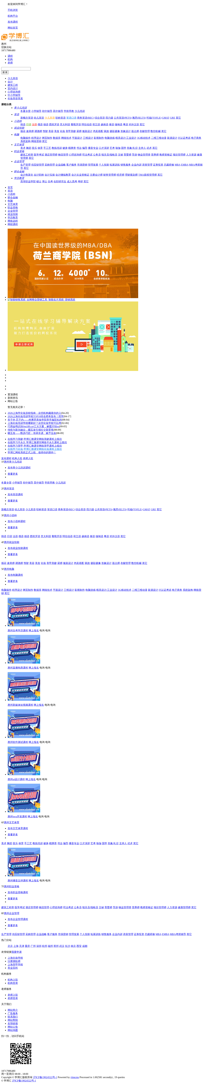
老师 (10, 62)
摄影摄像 (115, 131)
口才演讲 (104, 148)
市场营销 (82, 164)
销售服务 (125, 164)
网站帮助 (13, 1020)
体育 (40, 148)
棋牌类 (72, 148)
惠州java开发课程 (17, 816)
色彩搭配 (98, 131)
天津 (21, 946)
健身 (65, 148)
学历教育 (19, 178)
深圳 (38, 946)
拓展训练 (115, 164)
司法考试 (87, 154)
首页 (10, 187)
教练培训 (57, 148)
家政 (106, 131)
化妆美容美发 (15, 98)
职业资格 (19, 151)
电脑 (16, 134)
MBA (177, 164)
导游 (134, 154)
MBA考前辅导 (178, 934)
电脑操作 (25, 138)
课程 (10, 56)
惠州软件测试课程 (18, 742)
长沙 (67, 946)
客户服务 (71, 164)
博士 (44, 181)
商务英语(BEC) (85, 117)
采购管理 (50, 164)
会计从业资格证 (80, 174)
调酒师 (38, 131)
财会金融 (19, 171)
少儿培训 (80, 111)
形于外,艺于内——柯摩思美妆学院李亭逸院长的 (35, 419)
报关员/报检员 (109, 154)
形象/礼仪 (132, 148)
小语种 (18, 121)
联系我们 (13, 1016)
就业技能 (19, 127)
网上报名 (34, 630)
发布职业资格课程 (18, 892)
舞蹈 (28, 148)
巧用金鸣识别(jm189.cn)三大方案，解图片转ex (33, 426)
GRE (172, 117)
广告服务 (13, 1013)
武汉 (61, 946)
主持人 (142, 148)
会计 (10, 81)
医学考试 (39, 154)
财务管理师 (109, 174)
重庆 (27, 946)
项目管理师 (179, 154)
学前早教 (69, 111)
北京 (10, 946)
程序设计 (36, 138)
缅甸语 (118, 124)
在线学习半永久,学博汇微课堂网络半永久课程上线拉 (37, 442)
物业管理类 (144, 154)
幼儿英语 (39, 117)
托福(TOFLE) (153, 117)
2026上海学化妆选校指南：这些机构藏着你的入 (34, 413)
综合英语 (100, 117)
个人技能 (104, 164)
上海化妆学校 (15, 957)
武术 (149, 148)
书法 (79, 148)
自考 (50, 181)
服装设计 (87, 131)
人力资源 (191, 154)
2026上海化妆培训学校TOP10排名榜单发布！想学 (36, 416)
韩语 (23, 124)
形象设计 (125, 131)
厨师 (79, 131)
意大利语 (65, 124)
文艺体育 (19, 144)
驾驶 (45, 131)
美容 (51, 131)
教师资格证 (165, 154)
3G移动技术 (143, 138)
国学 (123, 148)
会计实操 (50, 174)
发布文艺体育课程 (18, 828)
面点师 (135, 131)
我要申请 (16, 952)
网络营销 (36, 141)
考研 (80, 181)
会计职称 (39, 174)
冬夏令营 (25, 111)
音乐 (34, 148)
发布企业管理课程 (18, 919)
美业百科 (13, 968)
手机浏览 (13, 10)
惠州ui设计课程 (16, 779)
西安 (79, 946)
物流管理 (63, 154)
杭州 (44, 946)
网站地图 (13, 1030)
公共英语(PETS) (123, 117)
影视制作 (99, 138)
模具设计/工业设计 (125, 138)
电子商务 (196, 138)
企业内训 (136, 164)
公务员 (97, 154)
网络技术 (66, 138)
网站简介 (13, 1010)
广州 (33, 946)
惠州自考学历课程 (18, 630)
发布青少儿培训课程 (19, 467)
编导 (84, 148)
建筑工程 (13, 85)
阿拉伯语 (87, 124)
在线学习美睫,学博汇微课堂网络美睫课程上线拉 (35, 439)
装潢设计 (172, 138)
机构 (10, 59)
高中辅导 (58, 111)
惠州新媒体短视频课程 (20, 705)
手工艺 (47, 148)
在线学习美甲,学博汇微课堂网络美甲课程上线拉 (35, 445)
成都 (84, 946)
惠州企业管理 (11, 913)
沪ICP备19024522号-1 (45, 1077)
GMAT (165, 117)
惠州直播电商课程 (18, 667)
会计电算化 (26, 174)
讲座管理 (147, 164)
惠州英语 (9, 488)
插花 (23, 131)
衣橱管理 (145, 131)
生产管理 (25, 164)
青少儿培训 (20, 107)
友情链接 (13, 1023)
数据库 (57, 138)
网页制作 (47, 138)
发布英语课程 (15, 494)
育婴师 (127, 154)
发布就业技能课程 (18, 548)
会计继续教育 (63, 174)
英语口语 (71, 117)
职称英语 (60, 117)
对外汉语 (134, 124)
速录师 (30, 131)
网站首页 (13, 27)
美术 (23, 148)
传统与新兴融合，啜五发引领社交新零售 (31, 429)
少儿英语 (13, 78)
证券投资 (158, 164)
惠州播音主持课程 (18, 880)
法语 (34, 124)
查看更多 (13, 473)
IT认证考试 (184, 138)
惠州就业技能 (11, 542)
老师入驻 (28, 458)
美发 (56, 131)
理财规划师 (131, 174)
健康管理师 (184, 907)
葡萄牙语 (76, 124)
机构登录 (13, 983)
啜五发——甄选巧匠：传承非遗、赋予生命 (32, 433)
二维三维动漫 (158, 138)
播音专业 (93, 148)
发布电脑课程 (15, 575)
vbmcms (74, 1077)
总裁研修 (169, 164)
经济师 (120, 174)
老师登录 (13, 998)
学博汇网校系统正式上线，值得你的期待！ (32, 452)
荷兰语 (96, 124)
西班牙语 (54, 124)
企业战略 (60, 164)
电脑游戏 (110, 138)
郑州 (56, 946)
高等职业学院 (28, 181)
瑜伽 (117, 148)
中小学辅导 (14, 95)
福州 (50, 946)
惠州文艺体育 (11, 822)
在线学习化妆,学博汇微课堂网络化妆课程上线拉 (35, 449)
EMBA (184, 164)
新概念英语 (26, 117)
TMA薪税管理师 (147, 174)
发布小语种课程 (17, 521)
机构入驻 (17, 458)
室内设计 (13, 88)
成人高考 (72, 181)
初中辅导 (47, 111)
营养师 (155, 154)
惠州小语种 (10, 515)
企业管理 (19, 161)
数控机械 (155, 131)
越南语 (104, 124)
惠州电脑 (9, 569)
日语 (28, 124)
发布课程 (13, 21)
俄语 (40, 124)
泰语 (111, 124)
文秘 (120, 154)
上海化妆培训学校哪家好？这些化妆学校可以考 (34, 423)
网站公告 (13, 1026)
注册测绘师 (14, 961)
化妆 (62, 131)
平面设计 (77, 138)
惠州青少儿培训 (13, 461)
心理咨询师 (14, 91)
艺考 (112, 148)
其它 (178, 117)
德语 (45, 124)
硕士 (38, 181)
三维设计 (88, 138)
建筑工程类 (26, 154)
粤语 (125, 124)
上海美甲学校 (15, 964)
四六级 (109, 117)
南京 (73, 946)
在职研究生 (60, 181)
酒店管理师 (51, 154)
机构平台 (13, 16)
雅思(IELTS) (139, 117)
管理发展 (93, 164)
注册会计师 (96, 174)
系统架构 (25, 141)
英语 (16, 114)
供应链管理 (37, 164)
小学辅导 (36, 111)
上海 (15, 946)
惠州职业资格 (11, 886)
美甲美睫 (71, 131)
